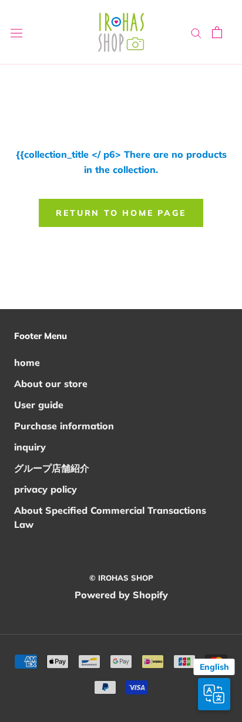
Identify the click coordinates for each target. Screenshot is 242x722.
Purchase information (64, 426)
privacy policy (45, 489)
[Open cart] (217, 32)
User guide (38, 405)
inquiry (30, 447)
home (27, 362)
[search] (196, 32)
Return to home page (121, 213)
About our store (51, 383)
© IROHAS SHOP (121, 577)
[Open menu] (16, 32)
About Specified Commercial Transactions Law (110, 517)
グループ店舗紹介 (51, 468)
